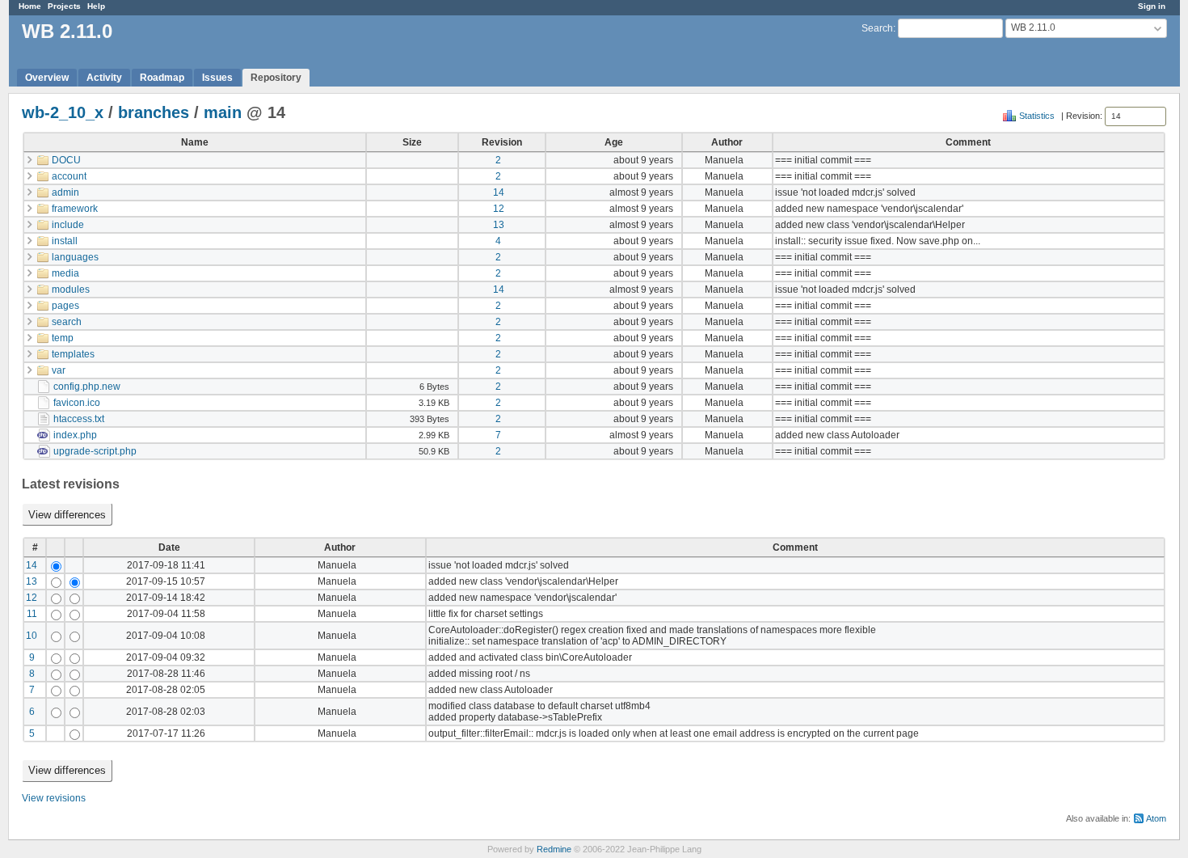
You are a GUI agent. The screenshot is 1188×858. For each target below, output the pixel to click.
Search (877, 28)
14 (498, 192)
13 (498, 224)
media (65, 273)
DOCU (66, 160)
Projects (64, 6)
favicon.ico (76, 402)
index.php (75, 435)
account (69, 176)
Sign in (1151, 6)
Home (30, 6)
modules (71, 289)
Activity (104, 77)
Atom (1156, 818)
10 (31, 635)
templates (73, 354)
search (67, 322)
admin (65, 192)
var (58, 370)
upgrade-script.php (95, 451)
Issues (217, 77)
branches (153, 112)
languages (75, 257)
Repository (276, 77)
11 (32, 613)
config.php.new (86, 386)
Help (96, 6)
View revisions (54, 798)
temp (63, 338)
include (68, 224)
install (65, 241)
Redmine (554, 849)
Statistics (1037, 115)
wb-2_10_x (62, 112)
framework (75, 208)
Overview (47, 77)
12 (498, 208)
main (223, 112)
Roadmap (162, 77)
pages (65, 305)
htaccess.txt (78, 419)
